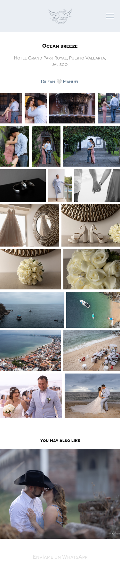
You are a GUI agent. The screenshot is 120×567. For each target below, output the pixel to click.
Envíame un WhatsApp (60, 557)
